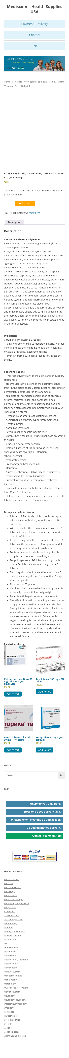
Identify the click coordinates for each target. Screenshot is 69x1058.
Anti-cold (8, 883)
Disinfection (10, 939)
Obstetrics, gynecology (15, 1003)
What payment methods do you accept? (36, 819)
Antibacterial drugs (13, 899)
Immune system (12, 971)
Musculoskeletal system (16, 987)
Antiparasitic (10, 907)
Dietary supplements (14, 931)
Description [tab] (14, 222)
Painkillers (17, 81)
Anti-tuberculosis (12, 887)
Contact (34, 35)
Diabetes (8, 927)
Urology (8, 1023)
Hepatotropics (11, 963)
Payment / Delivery (34, 24)
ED (5, 943)
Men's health (10, 979)
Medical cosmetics (13, 975)
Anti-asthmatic (11, 879)
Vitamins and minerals (15, 1035)
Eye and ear (10, 951)
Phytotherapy (11, 1015)
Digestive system (12, 935)
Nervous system (12, 991)
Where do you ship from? (45, 803)
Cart (34, 46)
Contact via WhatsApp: (47, 835)
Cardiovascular (11, 915)
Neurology (9, 995)
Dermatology (10, 923)
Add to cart (24, 203)
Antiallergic (9, 891)
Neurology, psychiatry (15, 999)
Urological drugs (12, 1019)
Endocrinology (11, 947)
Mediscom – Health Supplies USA (34, 9)
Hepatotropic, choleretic (16, 959)
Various (8, 1027)
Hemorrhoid (10, 955)
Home (7, 81)
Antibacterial (10, 895)
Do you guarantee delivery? (44, 827)
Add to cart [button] (13, 694)
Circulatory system (13, 919)
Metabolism (10, 983)
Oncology (9, 1007)
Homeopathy (10, 967)
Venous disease (11, 1031)
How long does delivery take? (43, 811)
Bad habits (9, 911)
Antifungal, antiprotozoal (16, 903)
